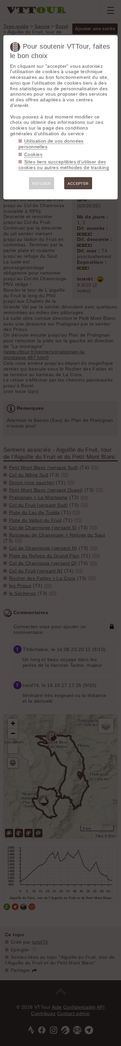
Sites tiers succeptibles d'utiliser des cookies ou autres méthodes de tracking (63, 164)
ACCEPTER (78, 184)
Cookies (33, 154)
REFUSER (41, 184)
